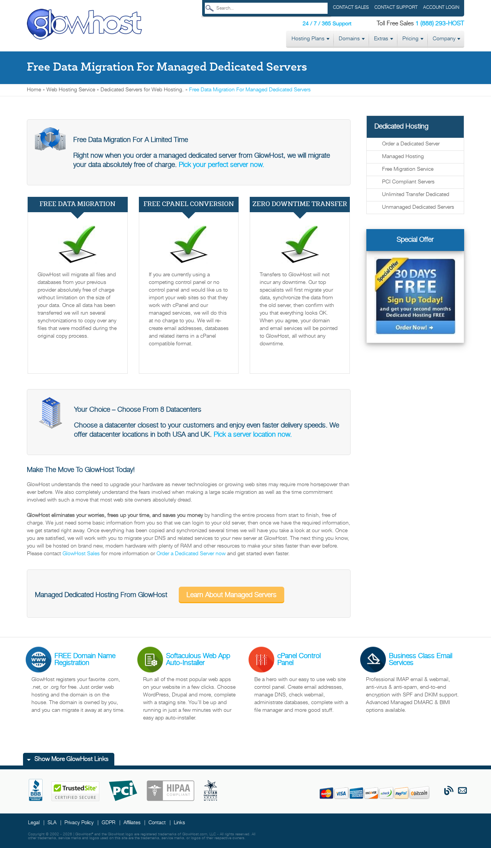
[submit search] (209, 8)
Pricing (410, 38)
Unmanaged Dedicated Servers (418, 207)
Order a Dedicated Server (411, 144)
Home (34, 89)
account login (441, 7)
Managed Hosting (403, 156)
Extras (381, 38)
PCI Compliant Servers (408, 182)
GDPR (108, 823)
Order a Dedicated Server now (191, 553)
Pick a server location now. (253, 435)
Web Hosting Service (70, 89)
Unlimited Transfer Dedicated (415, 194)
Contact (157, 823)
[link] (84, 24)
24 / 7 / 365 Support (327, 23)
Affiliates (132, 823)
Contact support (396, 7)
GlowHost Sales (81, 553)
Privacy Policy (79, 823)
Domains (349, 38)
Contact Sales (351, 7)
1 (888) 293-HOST (439, 23)
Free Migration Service (407, 169)
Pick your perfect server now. (221, 165)
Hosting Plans (308, 38)
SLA (52, 823)
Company (444, 38)
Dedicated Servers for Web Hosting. (142, 89)
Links (179, 823)
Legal (34, 823)
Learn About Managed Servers (231, 595)
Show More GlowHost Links (72, 759)
